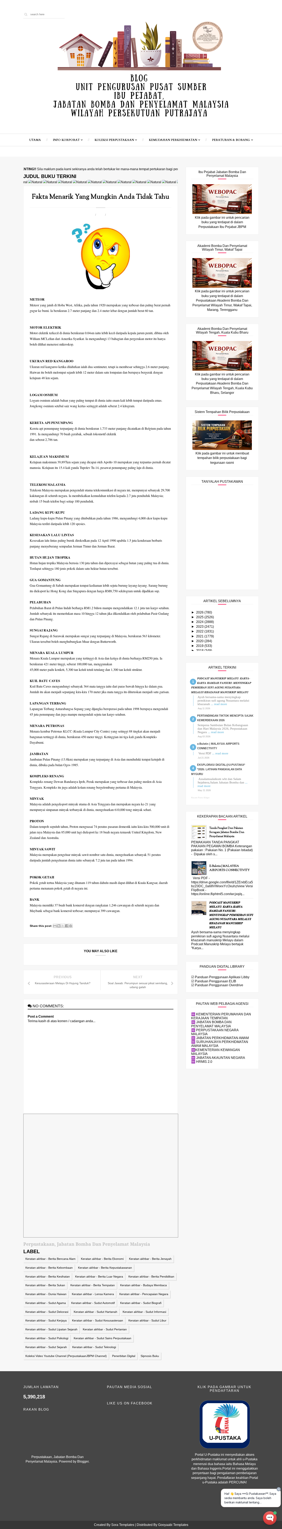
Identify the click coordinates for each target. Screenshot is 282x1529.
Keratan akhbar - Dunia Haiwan (45, 1294)
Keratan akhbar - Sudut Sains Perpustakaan (102, 1338)
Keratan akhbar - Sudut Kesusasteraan (97, 1320)
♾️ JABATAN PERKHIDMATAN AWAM (220, 1038)
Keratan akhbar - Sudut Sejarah (46, 1347)
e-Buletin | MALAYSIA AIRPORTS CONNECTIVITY (229, 868)
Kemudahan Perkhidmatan (173, 140)
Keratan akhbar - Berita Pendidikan (151, 1276)
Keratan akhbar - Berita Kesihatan (47, 1276)
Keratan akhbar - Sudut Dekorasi (46, 1311)
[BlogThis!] (59, 926)
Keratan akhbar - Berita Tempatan (92, 1285)
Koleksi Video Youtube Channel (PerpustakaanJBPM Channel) (66, 1356)
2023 (200, 626)
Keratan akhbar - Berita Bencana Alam (50, 1258)
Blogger (83, 1461)
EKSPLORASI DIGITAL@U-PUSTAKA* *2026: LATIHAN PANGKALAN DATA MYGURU (218, 769)
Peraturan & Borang (231, 140)
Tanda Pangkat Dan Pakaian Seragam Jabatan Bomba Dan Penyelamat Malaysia (226, 832)
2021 (200, 636)
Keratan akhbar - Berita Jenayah (150, 1258)
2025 (200, 617)
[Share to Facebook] (67, 926)
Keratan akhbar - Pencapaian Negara (143, 1294)
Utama (35, 140)
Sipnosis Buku (150, 1356)
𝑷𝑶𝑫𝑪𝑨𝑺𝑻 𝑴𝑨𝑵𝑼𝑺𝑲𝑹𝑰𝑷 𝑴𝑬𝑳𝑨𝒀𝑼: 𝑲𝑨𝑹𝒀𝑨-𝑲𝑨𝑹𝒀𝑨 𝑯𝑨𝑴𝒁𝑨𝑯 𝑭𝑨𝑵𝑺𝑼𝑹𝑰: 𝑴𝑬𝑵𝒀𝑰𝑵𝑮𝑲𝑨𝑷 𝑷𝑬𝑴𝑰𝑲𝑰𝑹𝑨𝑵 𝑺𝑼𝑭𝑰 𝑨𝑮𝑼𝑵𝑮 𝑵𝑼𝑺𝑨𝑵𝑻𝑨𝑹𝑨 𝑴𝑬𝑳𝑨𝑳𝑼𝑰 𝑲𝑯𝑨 (231, 915)
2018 (200, 650)
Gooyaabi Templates (173, 1525)
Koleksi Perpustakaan (114, 140)
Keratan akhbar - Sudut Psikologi (46, 1338)
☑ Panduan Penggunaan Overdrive (217, 985)
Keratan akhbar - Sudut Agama (45, 1303)
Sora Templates (122, 1525)
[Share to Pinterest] (71, 926)
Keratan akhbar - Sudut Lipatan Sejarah (51, 1329)
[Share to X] (63, 926)
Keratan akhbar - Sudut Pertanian (105, 1329)
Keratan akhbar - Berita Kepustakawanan (105, 1267)
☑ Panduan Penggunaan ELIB (213, 981)
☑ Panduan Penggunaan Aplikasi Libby (220, 977)
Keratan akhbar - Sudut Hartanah (95, 1311)
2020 (200, 641)
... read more (219, 704)
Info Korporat (66, 140)
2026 (200, 612)
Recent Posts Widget (200, 798)
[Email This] (55, 926)
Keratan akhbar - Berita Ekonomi (102, 1258)
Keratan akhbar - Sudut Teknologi (94, 1347)
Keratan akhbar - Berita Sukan (45, 1285)
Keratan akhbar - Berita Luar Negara (99, 1276)
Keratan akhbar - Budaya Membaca (143, 1285)
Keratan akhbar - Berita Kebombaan (49, 1267)
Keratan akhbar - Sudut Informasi (144, 1311)
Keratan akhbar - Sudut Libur (147, 1320)
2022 (200, 631)
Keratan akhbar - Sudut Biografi (140, 1303)
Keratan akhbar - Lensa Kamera (93, 1294)
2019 (200, 646)
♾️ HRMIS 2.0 (201, 1061)
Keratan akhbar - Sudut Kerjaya (46, 1320)
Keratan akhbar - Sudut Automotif (93, 1303)
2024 (200, 622)
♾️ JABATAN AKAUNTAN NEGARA (218, 1057)
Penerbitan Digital (123, 1356)
